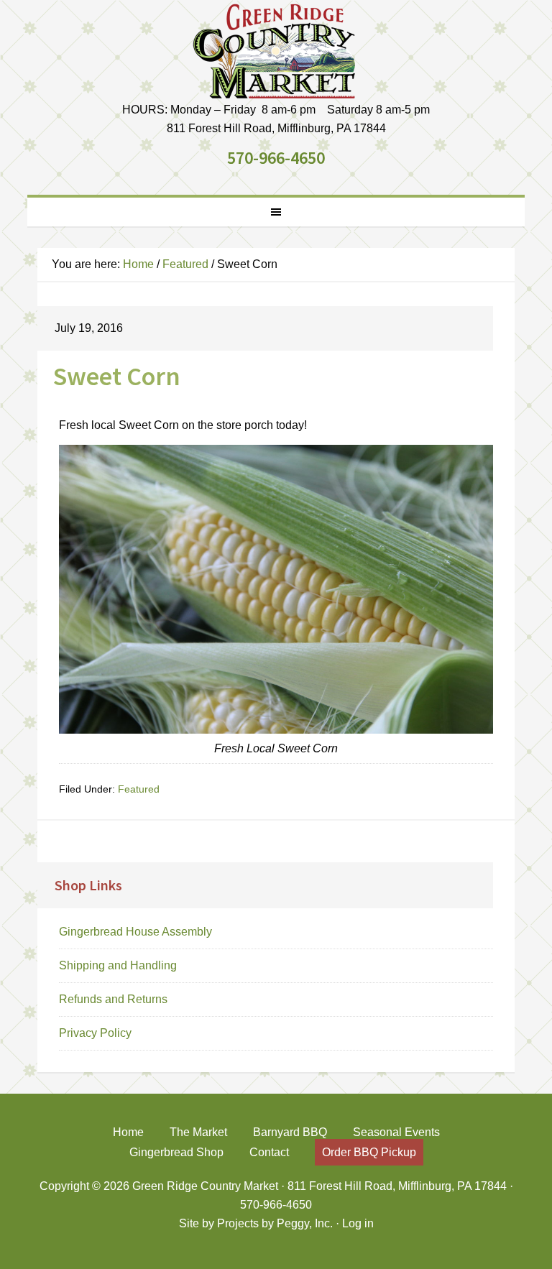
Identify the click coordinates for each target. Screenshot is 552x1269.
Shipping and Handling (118, 965)
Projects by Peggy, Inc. (275, 1223)
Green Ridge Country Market (275, 50)
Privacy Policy (95, 1033)
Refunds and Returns (113, 999)
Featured (139, 789)
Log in (358, 1223)
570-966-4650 (276, 158)
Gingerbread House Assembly (135, 932)
